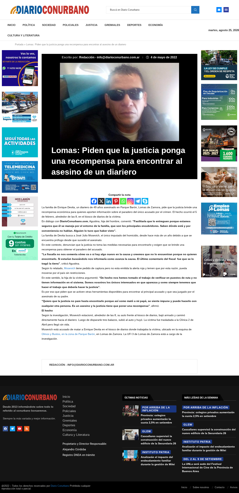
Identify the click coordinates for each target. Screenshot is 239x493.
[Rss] (26, 428)
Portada (19, 44)
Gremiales (112, 24)
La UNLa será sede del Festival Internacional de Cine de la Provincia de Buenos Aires (207, 467)
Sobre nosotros (201, 487)
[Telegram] (137, 201)
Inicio (11, 24)
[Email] (219, 9)
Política (29, 24)
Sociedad (49, 24)
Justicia (91, 24)
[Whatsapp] (123, 201)
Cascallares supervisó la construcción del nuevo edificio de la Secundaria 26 (158, 440)
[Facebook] (94, 201)
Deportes (134, 24)
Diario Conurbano (60, 485)
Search (195, 9)
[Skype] (145, 201)
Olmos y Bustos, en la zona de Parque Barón (68, 334)
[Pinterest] (116, 201)
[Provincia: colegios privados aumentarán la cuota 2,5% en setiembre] (130, 410)
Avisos (234, 487)
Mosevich (69, 268)
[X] (101, 201)
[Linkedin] (108, 201)
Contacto (219, 487)
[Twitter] (12, 428)
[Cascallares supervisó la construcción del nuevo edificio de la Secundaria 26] (130, 434)
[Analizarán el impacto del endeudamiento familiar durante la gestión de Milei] (130, 455)
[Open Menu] (226, 9)
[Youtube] (19, 428)
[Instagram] (130, 201)
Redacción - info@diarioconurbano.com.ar (109, 57)
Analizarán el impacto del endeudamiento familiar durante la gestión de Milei (158, 461)
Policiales (70, 24)
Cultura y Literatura (23, 35)
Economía (155, 24)
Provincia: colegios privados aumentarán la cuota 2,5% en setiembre (156, 419)
